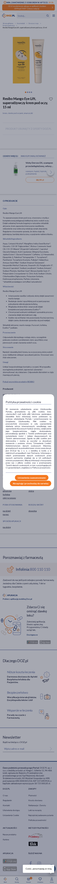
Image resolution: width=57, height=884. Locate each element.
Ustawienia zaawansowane (32, 477)
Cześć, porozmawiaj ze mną (38, 869)
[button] (52, 866)
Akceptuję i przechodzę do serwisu (30, 483)
